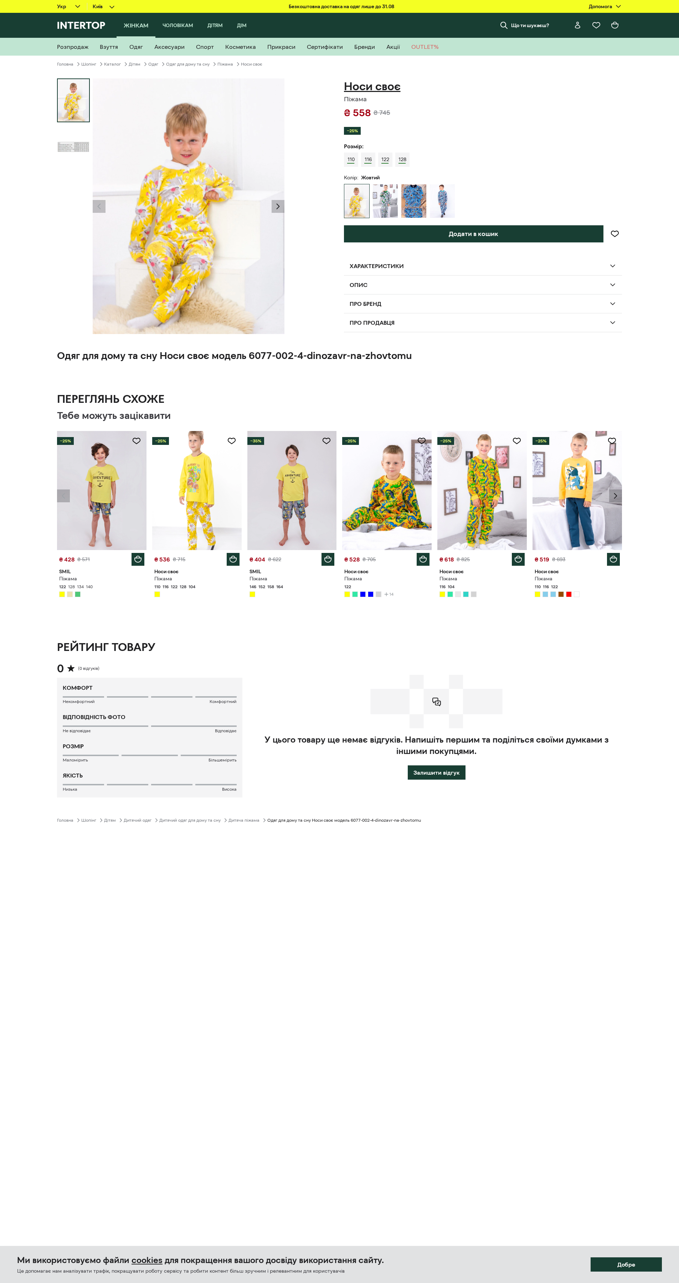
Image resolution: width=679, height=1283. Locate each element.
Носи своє (251, 64)
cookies (147, 1260)
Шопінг (88, 64)
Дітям (134, 64)
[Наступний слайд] (278, 206)
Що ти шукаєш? (530, 25)
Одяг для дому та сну (188, 64)
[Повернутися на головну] (81, 25)
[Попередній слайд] (99, 206)
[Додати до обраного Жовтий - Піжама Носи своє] (232, 441)
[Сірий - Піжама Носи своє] (385, 201)
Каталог (112, 64)
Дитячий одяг (137, 820)
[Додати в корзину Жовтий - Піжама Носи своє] (233, 559)
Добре (626, 1264)
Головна (65, 64)
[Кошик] (615, 25)
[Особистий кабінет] (578, 25)
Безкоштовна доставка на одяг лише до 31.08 (341, 6)
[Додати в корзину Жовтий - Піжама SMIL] (138, 559)
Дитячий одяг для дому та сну (190, 820)
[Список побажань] (596, 25)
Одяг (153, 64)
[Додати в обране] (615, 234)
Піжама (225, 64)
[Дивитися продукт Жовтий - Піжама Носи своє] (197, 490)
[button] (99, 206)
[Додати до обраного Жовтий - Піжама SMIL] (136, 441)
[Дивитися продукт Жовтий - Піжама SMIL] (101, 490)
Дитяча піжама (243, 820)
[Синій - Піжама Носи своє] (414, 201)
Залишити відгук (436, 772)
